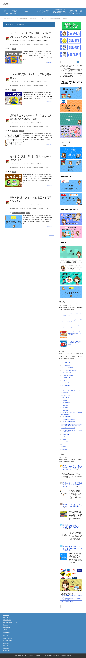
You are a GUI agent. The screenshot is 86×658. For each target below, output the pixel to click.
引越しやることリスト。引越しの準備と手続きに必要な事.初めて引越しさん (72, 467)
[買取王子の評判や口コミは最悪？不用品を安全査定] (13, 227)
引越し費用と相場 (7, 620)
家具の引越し (64, 400)
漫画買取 (14, 48)
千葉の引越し (6, 648)
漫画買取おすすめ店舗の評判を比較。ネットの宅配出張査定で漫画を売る (10, 12)
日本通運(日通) (65, 434)
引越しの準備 (15, 130)
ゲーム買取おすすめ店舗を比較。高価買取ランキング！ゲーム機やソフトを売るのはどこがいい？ (59, 12)
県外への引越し (65, 441)
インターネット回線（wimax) (68, 370)
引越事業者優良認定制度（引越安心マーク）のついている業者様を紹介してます (71, 600)
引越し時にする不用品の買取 (18, 212)
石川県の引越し (6, 650)
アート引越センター (66, 365)
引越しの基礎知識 (65, 402)
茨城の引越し (6, 643)
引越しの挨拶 (64, 405)
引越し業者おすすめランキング (10, 622)
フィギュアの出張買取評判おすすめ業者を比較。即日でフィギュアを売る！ (75, 12)
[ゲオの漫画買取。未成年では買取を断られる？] (13, 104)
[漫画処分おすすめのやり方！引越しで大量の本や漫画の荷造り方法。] (13, 145)
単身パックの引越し (66, 395)
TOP (23, 18)
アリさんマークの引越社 (67, 367)
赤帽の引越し (64, 449)
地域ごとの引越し (65, 397)
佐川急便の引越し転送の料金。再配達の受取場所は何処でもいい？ (72, 526)
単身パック (5, 625)
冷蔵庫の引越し (65, 392)
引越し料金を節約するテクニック (69, 419)
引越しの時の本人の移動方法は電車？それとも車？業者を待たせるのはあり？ (72, 484)
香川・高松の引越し (7, 640)
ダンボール (64, 380)
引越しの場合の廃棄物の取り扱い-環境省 (70, 598)
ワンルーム (64, 387)
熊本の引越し (6, 635)
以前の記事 (51, 235)
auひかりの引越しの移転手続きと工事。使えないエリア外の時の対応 (74, 333)
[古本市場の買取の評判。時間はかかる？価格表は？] (13, 186)
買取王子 (27, 11)
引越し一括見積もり (66, 416)
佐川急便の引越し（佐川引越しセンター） (71, 390)
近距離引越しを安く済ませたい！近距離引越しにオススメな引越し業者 (72, 548)
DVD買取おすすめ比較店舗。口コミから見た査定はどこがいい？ (43, 12)
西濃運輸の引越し (65, 446)
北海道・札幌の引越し (8, 638)
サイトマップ (6, 615)
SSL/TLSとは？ (71, 607)
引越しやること (6, 617)
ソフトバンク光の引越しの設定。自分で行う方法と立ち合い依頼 (74, 343)
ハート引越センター (66, 385)
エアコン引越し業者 (66, 372)
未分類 (63, 436)
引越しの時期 (64, 407)
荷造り (63, 444)
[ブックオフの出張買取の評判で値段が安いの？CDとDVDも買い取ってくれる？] (13, 63)
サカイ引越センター (66, 377)
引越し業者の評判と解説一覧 (68, 428)
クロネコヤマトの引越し (67, 375)
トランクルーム (65, 382)
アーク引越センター (66, 362)
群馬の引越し (6, 645)
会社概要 (5, 630)
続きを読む (49, 62)
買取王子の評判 (6, 627)
